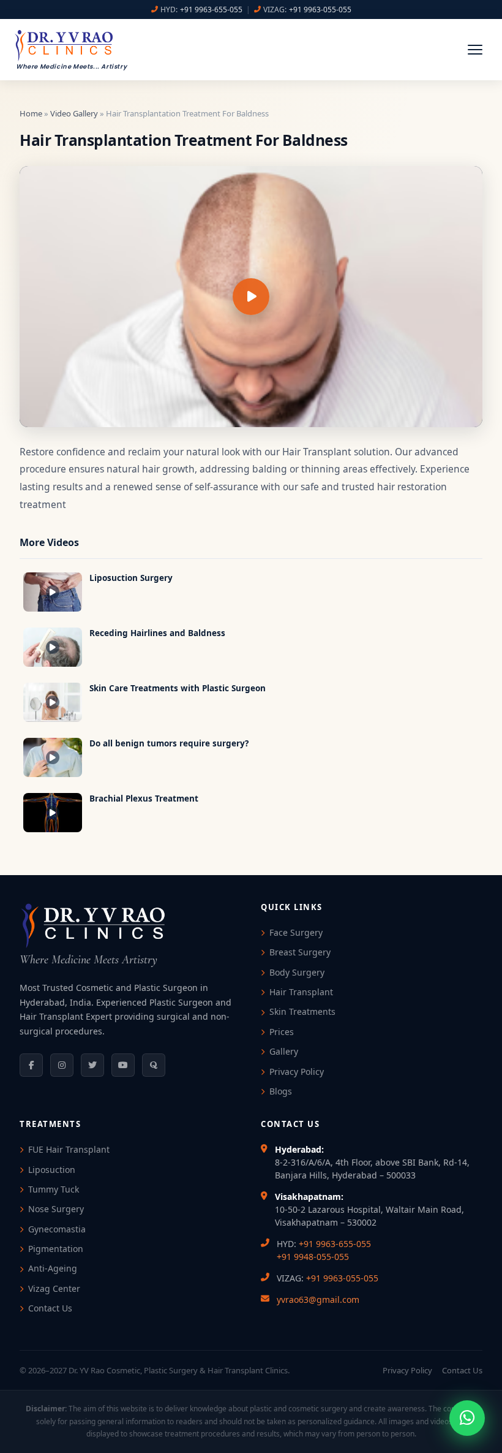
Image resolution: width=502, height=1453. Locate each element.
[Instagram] (61, 1065)
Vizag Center (54, 1288)
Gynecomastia (57, 1229)
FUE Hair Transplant (69, 1149)
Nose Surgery (56, 1209)
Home (31, 113)
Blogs (280, 1091)
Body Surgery (296, 972)
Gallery (283, 1051)
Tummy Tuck (53, 1189)
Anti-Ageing (52, 1268)
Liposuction (51, 1169)
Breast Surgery (300, 952)
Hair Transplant (301, 992)
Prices (281, 1032)
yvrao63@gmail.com (318, 1299)
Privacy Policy (296, 1071)
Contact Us (50, 1308)
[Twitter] (92, 1065)
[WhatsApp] (467, 1418)
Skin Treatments (302, 1011)
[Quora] (153, 1065)
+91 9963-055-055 (320, 9)
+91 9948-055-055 (313, 1256)
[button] (475, 49)
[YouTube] (123, 1065)
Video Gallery (74, 113)
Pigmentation (55, 1248)
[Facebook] (31, 1065)
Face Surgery (296, 932)
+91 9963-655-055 (211, 9)
